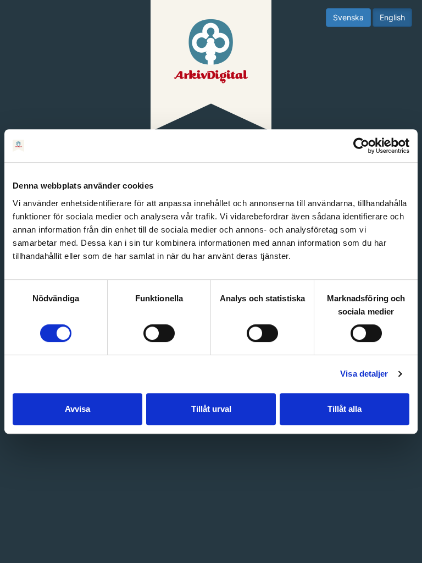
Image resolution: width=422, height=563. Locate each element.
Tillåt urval (211, 408)
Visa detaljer (364, 373)
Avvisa (77, 408)
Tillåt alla (344, 408)
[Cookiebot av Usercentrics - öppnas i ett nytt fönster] (361, 145)
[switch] (159, 333)
